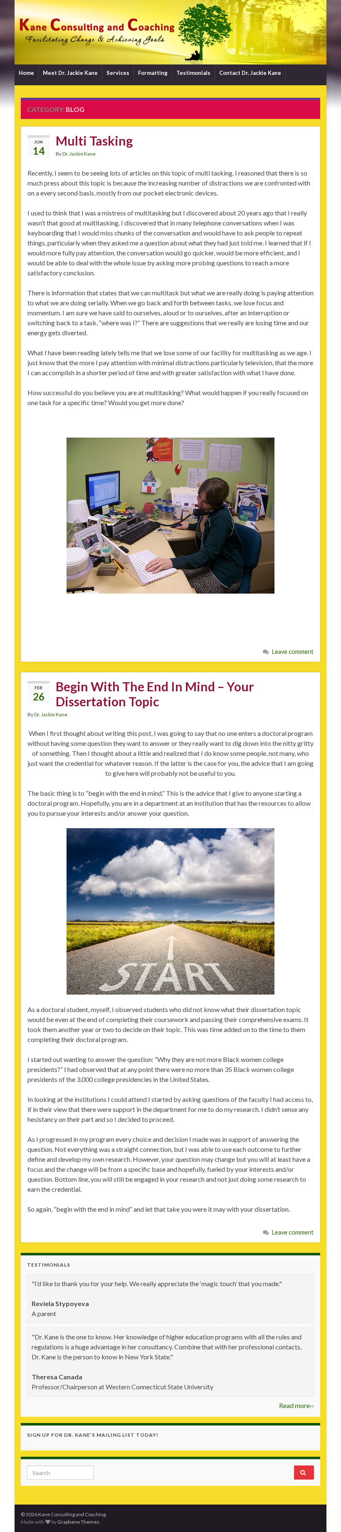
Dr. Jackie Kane (79, 154)
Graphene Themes (78, 1522)
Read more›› (296, 1405)
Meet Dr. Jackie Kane (70, 72)
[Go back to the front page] (170, 32)
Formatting (153, 72)
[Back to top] (322, 1513)
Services (117, 72)
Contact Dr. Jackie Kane (250, 72)
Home (26, 72)
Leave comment (293, 651)
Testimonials (193, 72)
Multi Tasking (94, 140)
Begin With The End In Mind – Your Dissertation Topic (155, 694)
